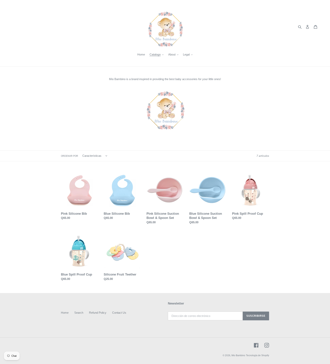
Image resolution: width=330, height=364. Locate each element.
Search (78, 312)
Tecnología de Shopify (257, 355)
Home (65, 312)
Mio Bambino (238, 355)
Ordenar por (69, 156)
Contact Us (119, 312)
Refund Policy (97, 312)
